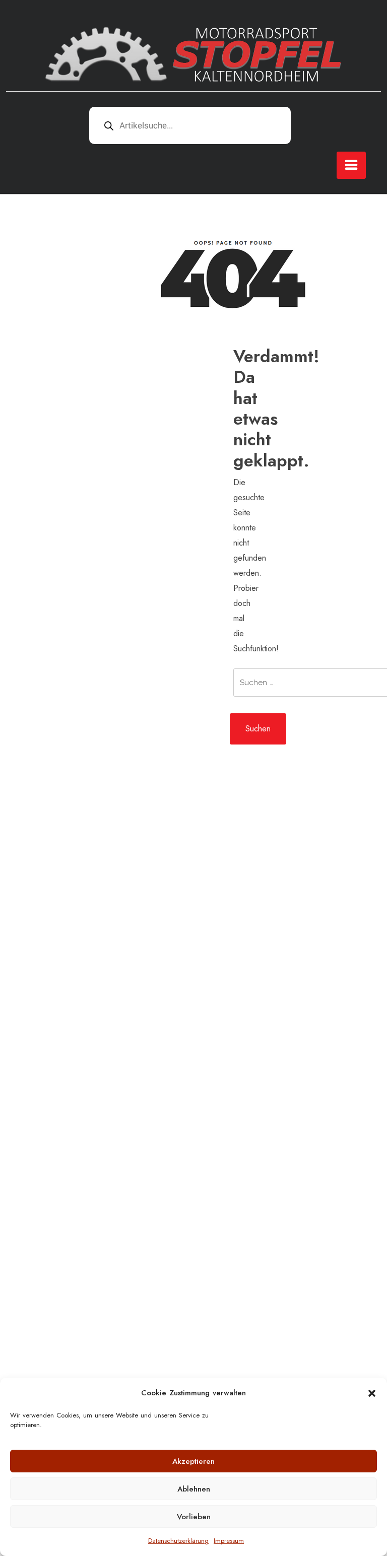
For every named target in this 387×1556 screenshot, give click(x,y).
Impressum (229, 1540)
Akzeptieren (193, 1461)
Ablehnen (193, 1489)
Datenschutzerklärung (178, 1540)
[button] (372, 1393)
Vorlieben (194, 1516)
